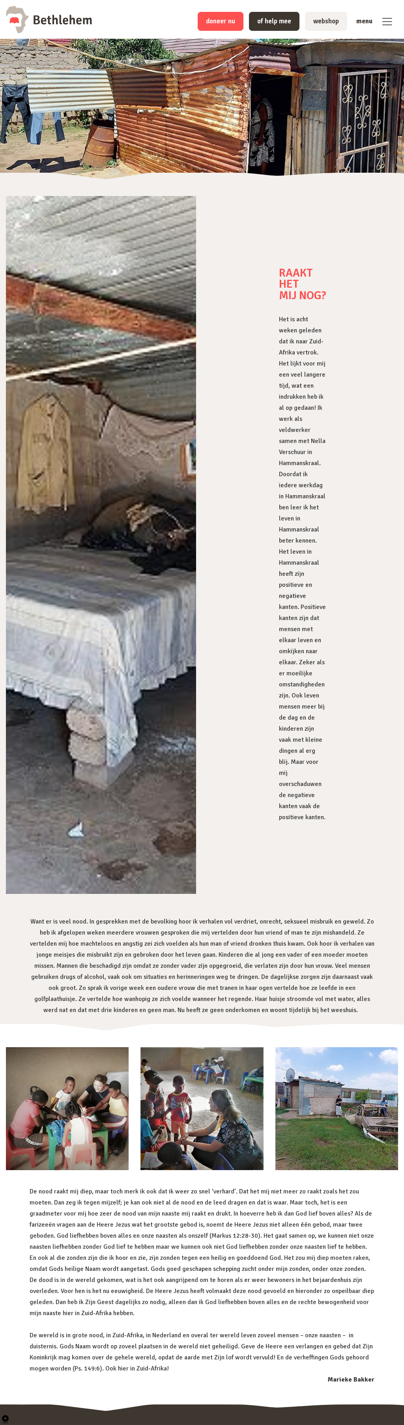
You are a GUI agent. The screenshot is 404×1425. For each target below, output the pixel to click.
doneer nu (220, 21)
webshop (326, 21)
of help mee (274, 21)
